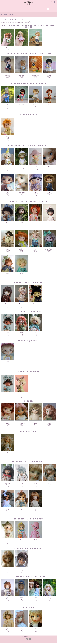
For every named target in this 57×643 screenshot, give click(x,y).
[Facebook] (30, 639)
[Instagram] (27, 639)
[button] (54, 2)
